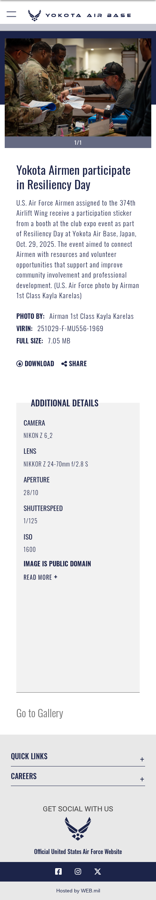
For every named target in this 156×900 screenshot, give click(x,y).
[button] (12, 15)
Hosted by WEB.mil (78, 890)
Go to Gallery (39, 712)
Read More (39, 577)
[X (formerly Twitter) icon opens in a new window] (97, 871)
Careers (24, 776)
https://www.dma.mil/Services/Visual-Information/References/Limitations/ (68, 669)
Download (38, 363)
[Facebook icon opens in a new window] (58, 871)
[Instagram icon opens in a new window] (78, 871)
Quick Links (29, 756)
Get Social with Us (78, 809)
